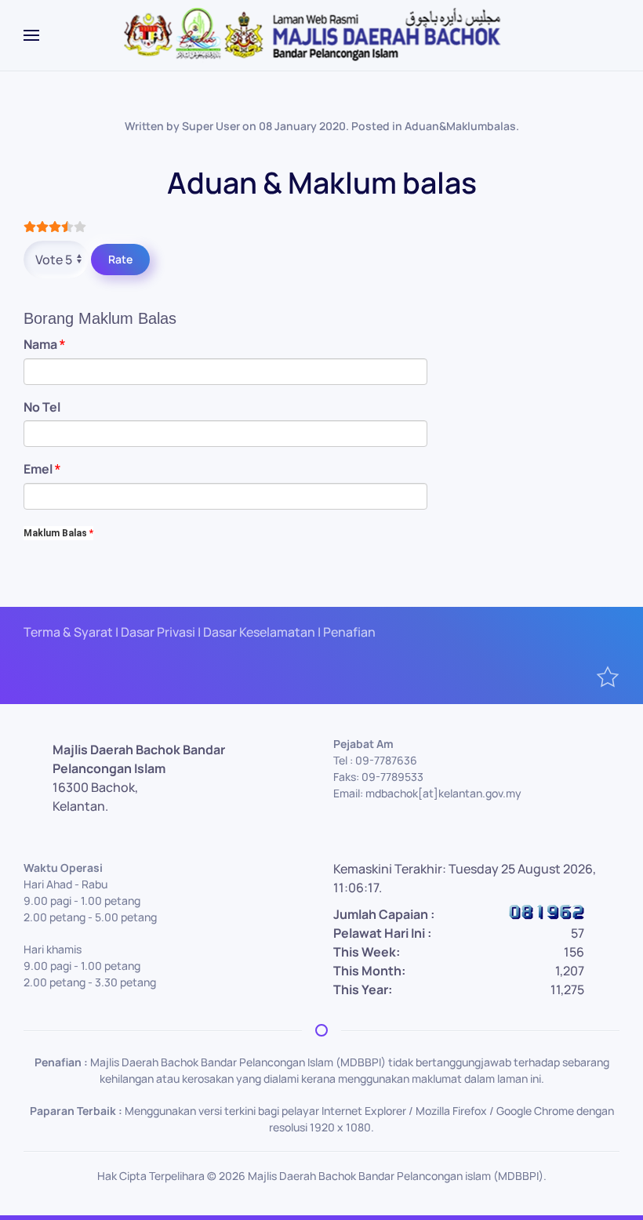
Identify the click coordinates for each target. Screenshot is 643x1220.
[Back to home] (322, 35)
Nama (44, 344)
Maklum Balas (58, 533)
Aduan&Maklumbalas (460, 125)
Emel (42, 468)
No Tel (42, 407)
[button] (31, 35)
